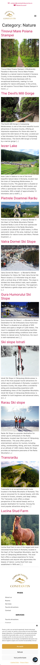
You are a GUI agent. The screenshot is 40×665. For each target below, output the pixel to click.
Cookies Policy (15, 662)
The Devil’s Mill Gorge (17, 93)
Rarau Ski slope (13, 402)
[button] (37, 626)
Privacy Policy (24, 662)
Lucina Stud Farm (14, 511)
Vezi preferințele (20, 658)
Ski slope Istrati (13, 342)
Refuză (20, 652)
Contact (8, 610)
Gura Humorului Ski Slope (16, 296)
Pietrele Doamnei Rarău (19, 198)
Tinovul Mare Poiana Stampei (16, 33)
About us (8, 597)
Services (8, 604)
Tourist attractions (11, 607)
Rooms (7, 601)
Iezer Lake (9, 146)
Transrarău (9, 457)
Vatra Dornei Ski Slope (18, 242)
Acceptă (20, 646)
